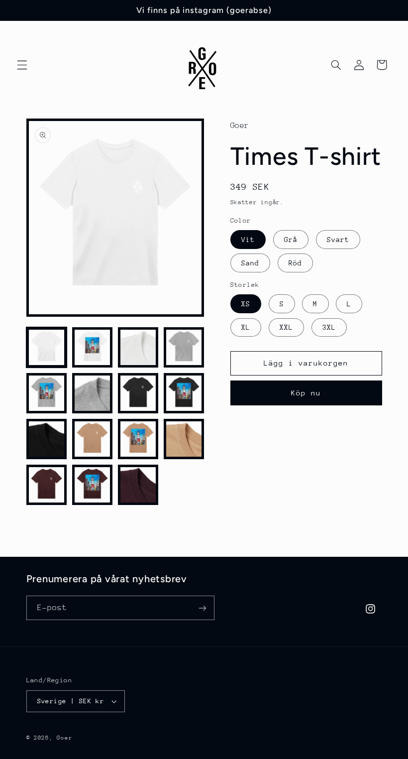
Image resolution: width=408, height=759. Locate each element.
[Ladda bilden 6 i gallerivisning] (92, 393)
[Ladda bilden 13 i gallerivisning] (46, 485)
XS (245, 304)
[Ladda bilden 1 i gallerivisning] (46, 347)
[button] (21, 64)
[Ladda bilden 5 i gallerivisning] (46, 393)
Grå (291, 240)
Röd (295, 263)
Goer (64, 738)
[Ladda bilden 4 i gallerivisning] (184, 347)
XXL (286, 327)
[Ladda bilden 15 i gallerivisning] (138, 485)
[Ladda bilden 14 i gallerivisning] (92, 485)
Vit (248, 240)
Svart (338, 240)
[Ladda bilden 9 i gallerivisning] (46, 439)
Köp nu (306, 392)
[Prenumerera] (202, 608)
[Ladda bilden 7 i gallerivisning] (138, 393)
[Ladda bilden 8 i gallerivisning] (184, 393)
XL (245, 327)
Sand (250, 263)
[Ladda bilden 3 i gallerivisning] (138, 347)
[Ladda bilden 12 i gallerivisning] (184, 439)
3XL (329, 327)
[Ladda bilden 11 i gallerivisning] (138, 439)
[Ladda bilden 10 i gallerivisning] (92, 439)
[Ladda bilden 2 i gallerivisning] (92, 347)
